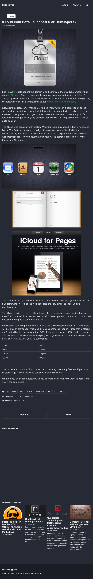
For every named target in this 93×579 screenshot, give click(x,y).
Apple (19, 396)
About (65, 5)
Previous (24, 414)
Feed (15, 570)
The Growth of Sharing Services (34, 520)
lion (55, 392)
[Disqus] (46, 460)
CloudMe (15, 95)
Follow (11, 16)
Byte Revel (8, 5)
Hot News (29, 396)
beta (21, 392)
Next (68, 414)
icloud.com (40, 392)
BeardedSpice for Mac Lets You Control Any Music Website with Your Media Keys (12, 527)
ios (49, 392)
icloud (29, 392)
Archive (77, 5)
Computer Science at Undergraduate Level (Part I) (80, 524)
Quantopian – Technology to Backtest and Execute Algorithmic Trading (57, 523)
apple (14, 392)
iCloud (81, 95)
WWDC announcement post (61, 101)
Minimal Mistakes (37, 573)
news (62, 392)
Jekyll (27, 573)
